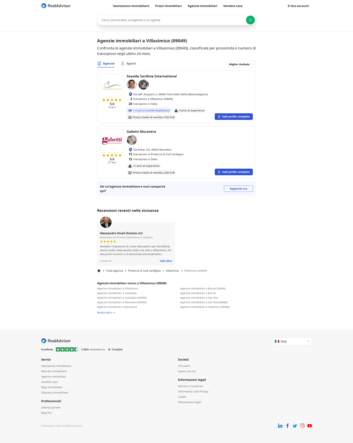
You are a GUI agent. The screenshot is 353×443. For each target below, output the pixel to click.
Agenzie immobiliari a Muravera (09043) (121, 302)
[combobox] (176, 20)
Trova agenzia (114, 270)
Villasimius (172, 270)
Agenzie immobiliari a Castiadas (117, 293)
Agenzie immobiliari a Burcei (198, 293)
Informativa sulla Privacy (193, 391)
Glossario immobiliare (54, 392)
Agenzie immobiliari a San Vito (199, 297)
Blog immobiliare (51, 387)
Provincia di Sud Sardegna (144, 270)
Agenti (131, 63)
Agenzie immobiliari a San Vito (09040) (203, 302)
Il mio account (298, 6)
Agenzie (109, 63)
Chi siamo (184, 366)
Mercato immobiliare (54, 371)
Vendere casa (233, 6)
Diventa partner (51, 407)
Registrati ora (238, 188)
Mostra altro (104, 312)
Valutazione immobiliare (131, 6)
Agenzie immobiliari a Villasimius (117, 288)
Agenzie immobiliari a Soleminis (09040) (204, 307)
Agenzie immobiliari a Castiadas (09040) (121, 297)
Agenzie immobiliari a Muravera (117, 307)
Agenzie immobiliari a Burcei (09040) (202, 288)
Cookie (182, 396)
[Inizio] (99, 271)
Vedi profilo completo (236, 116)
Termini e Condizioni (190, 386)
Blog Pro (46, 412)
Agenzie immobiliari (202, 6)
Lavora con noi (187, 371)
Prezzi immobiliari (168, 6)
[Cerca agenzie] (250, 20)
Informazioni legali (189, 402)
